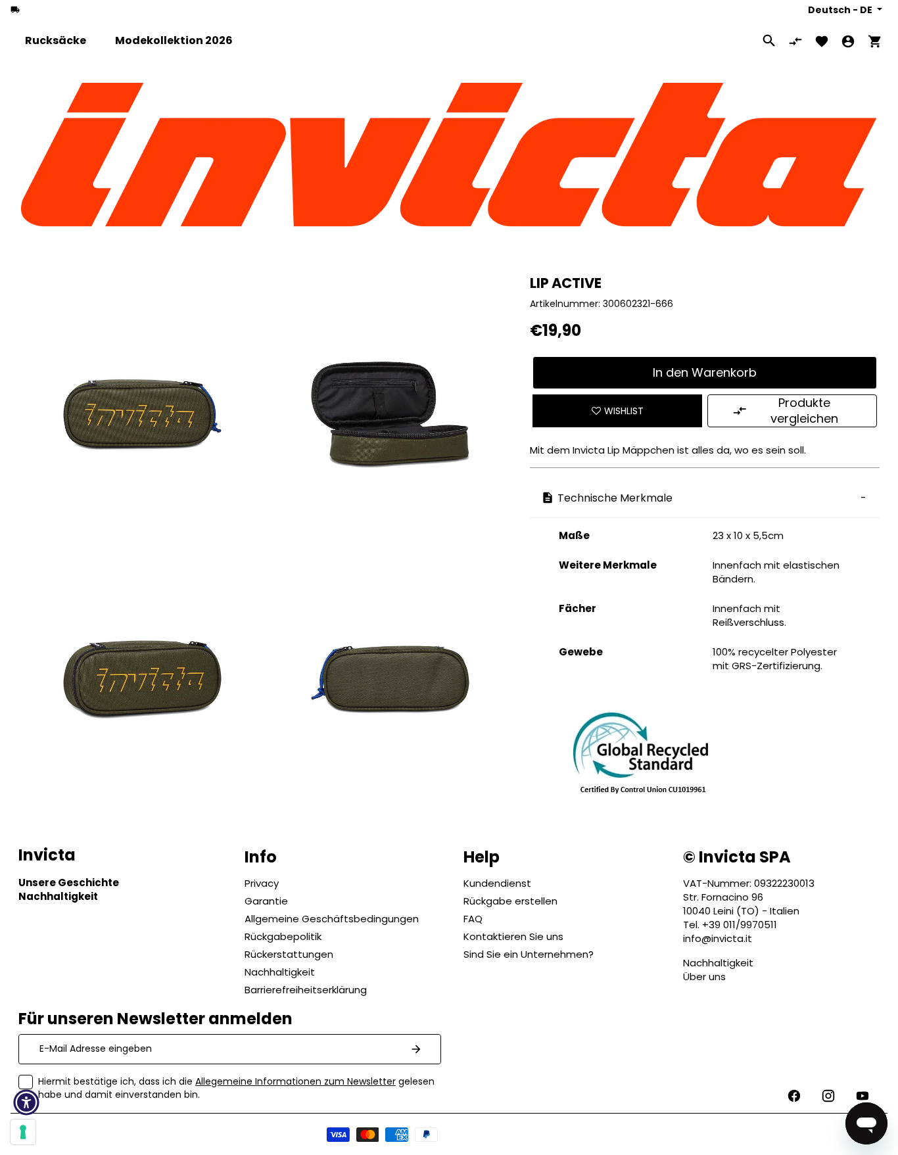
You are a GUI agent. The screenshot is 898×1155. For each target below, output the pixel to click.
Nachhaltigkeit (718, 963)
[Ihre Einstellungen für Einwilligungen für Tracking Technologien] (23, 1132)
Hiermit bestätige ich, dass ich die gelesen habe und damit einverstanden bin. (236, 1088)
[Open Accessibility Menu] (26, 1102)
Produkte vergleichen (804, 410)
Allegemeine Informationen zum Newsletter (295, 1081)
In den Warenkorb (705, 372)
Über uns (704, 976)
